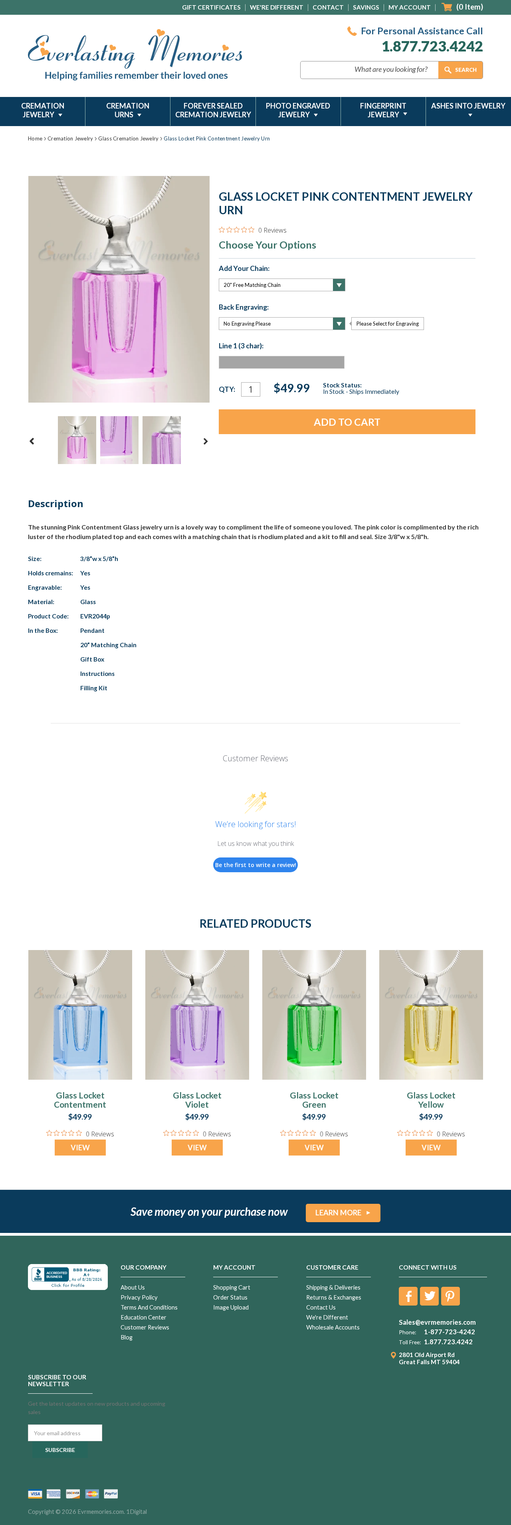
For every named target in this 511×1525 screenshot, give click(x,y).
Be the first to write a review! (255, 865)
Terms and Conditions (149, 1307)
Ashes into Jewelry (468, 105)
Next (206, 441)
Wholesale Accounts (333, 1327)
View (80, 1147)
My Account (409, 7)
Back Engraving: (244, 307)
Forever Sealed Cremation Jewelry (213, 110)
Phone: (407, 1332)
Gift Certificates (211, 7)
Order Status (230, 1297)
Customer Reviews (145, 1327)
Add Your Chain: (244, 269)
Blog (127, 1337)
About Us (133, 1287)
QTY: (227, 389)
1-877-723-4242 (449, 1332)
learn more (338, 1212)
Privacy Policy (139, 1297)
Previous (32, 441)
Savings (366, 7)
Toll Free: (410, 1342)
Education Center (143, 1317)
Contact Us (321, 1307)
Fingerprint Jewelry (383, 110)
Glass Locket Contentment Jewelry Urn (80, 1104)
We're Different (276, 7)
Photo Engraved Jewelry (298, 110)
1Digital (136, 1511)
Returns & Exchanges (333, 1297)
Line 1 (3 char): (241, 346)
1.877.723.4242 (432, 46)
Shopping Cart (231, 1287)
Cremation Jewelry (42, 110)
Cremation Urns (127, 110)
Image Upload (231, 1307)
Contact (328, 7)
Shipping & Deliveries (333, 1287)
